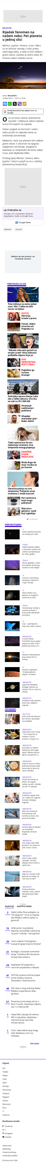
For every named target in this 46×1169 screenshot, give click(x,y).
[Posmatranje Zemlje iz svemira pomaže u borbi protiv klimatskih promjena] (12, 610)
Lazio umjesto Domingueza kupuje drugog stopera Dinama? (26, 942)
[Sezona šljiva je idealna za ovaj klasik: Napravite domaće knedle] (12, 829)
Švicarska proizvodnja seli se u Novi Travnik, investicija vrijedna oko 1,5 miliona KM (26, 1004)
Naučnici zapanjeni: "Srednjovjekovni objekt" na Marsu (29, 672)
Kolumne (6, 1115)
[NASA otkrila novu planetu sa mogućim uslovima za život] (12, 595)
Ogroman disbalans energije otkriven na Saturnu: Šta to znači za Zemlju (31, 688)
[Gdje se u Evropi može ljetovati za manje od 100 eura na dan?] (12, 876)
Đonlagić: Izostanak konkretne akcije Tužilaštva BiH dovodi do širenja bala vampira (25, 954)
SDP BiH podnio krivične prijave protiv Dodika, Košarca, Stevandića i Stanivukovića (25, 978)
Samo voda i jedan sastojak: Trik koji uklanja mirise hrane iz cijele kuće (31, 861)
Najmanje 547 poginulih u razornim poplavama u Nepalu (25, 966)
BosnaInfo (12, 95)
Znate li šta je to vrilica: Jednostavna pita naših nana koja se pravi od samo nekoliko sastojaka (31, 767)
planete (8, 229)
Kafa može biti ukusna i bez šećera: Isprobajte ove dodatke (31, 718)
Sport (4, 1082)
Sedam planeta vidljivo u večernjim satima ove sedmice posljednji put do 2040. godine (31, 550)
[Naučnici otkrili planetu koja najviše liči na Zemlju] (12, 657)
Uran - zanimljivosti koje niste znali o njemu (31, 625)
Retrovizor (6, 1104)
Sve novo (34, 1043)
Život (25, 560)
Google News (25, 222)
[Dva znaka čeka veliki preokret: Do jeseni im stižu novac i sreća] (12, 845)
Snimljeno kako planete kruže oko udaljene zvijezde (31, 702)
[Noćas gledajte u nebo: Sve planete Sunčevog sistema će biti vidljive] (12, 565)
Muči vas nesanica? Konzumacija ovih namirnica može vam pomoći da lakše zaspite (30, 814)
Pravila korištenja (9, 1152)
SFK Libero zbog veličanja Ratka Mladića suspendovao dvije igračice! (25, 991)
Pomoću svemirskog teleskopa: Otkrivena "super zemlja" (30, 580)
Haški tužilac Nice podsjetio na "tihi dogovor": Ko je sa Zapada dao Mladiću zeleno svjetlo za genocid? (25, 916)
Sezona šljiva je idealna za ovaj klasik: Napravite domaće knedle (31, 830)
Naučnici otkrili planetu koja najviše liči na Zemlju (31, 657)
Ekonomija (6, 1090)
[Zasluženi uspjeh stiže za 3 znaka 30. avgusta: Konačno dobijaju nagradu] (12, 798)
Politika (5, 1072)
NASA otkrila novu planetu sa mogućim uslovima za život (30, 595)
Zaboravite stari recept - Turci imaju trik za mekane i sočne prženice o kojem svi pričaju (31, 735)
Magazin (7, 28)
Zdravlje (5, 1086)
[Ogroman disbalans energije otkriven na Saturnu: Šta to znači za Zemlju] (12, 687)
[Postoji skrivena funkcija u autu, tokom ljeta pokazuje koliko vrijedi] (12, 892)
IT (23, 529)
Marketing (6, 1149)
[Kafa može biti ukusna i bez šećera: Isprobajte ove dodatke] (12, 719)
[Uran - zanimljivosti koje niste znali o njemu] (12, 626)
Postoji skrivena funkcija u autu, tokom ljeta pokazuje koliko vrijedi (31, 892)
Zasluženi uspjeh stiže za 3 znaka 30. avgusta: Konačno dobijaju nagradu (31, 798)
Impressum (6, 1145)
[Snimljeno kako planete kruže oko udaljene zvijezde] (12, 703)
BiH (3, 1068)
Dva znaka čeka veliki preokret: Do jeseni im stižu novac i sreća (31, 845)
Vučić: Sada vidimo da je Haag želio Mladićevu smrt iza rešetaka (24, 1033)
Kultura (5, 1100)
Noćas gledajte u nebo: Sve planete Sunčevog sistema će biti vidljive (31, 565)
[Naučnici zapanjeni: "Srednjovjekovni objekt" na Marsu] (12, 672)
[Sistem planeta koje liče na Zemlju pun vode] (12, 534)
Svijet (25, 544)
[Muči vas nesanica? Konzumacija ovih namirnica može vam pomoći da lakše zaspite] (12, 814)
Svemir (19, 229)
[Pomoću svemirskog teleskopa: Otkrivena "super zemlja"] (12, 580)
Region (5, 1075)
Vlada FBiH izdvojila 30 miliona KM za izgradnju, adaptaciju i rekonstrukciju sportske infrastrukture (25, 1018)
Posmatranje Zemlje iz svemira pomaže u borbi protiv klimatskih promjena (31, 611)
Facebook (9, 1126)
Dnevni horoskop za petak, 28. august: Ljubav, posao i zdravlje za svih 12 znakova (31, 783)
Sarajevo (5, 1093)
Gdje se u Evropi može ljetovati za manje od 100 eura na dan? (31, 876)
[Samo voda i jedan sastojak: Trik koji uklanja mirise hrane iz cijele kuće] (12, 861)
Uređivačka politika (9, 1155)
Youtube (8, 1137)
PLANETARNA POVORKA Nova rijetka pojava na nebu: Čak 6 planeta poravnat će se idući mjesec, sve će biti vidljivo (31, 642)
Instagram (9, 1133)
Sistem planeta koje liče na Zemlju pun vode (31, 533)
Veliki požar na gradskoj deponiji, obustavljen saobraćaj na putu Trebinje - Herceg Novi (25, 931)
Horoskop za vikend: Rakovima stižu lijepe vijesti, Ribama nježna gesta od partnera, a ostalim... (30, 751)
